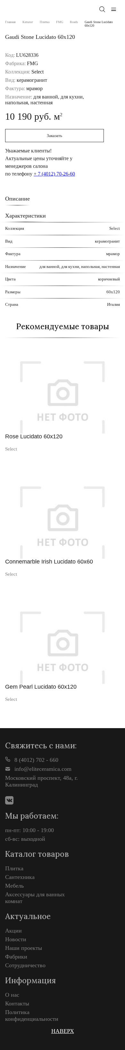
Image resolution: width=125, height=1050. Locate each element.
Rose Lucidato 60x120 (34, 436)
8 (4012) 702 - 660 (35, 760)
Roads (74, 22)
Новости (15, 939)
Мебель (14, 885)
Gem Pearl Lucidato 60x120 (41, 687)
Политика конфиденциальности (31, 1015)
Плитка (44, 22)
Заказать (54, 135)
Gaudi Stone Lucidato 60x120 (99, 23)
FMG (59, 22)
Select (11, 449)
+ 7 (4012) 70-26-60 (54, 173)
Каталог (27, 22)
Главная (10, 22)
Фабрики (16, 956)
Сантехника (20, 877)
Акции (13, 930)
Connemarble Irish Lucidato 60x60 (49, 561)
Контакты (17, 1003)
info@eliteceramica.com (42, 769)
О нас (12, 995)
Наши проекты (23, 948)
